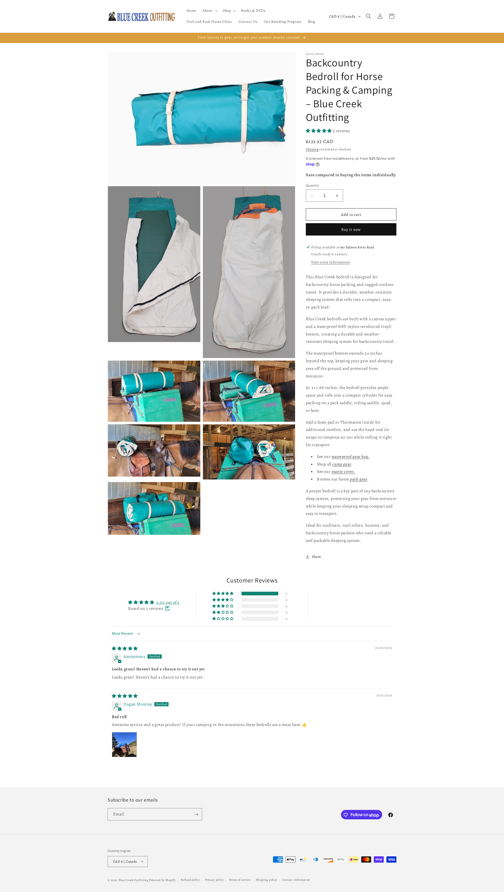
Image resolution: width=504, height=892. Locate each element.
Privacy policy (214, 880)
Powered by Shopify (162, 880)
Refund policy (190, 880)
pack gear (358, 479)
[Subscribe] (196, 814)
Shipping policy (266, 880)
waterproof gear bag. (351, 457)
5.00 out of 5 (168, 602)
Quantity (312, 185)
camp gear (341, 464)
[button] (210, 10)
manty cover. (343, 471)
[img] (125, 648)
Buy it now (351, 229)
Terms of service (240, 880)
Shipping (312, 149)
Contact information (296, 880)
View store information (330, 262)
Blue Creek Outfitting (134, 880)
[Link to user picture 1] (124, 744)
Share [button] (316, 556)
